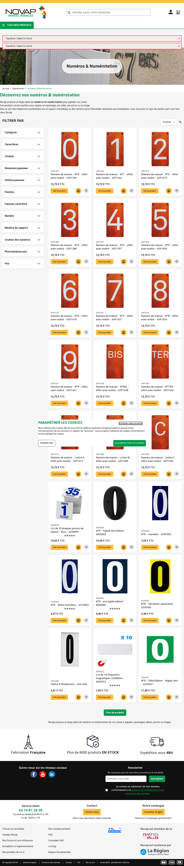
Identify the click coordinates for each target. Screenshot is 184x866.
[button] (23, 121)
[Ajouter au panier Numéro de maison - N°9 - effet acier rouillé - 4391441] (78, 403)
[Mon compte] (171, 12)
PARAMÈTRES (46, 443)
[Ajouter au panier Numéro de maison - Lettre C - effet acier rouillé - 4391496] (169, 474)
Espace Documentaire (59, 852)
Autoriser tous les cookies (129, 443)
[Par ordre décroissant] (180, 122)
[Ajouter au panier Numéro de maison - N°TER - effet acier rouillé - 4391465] (169, 403)
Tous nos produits (19, 25)
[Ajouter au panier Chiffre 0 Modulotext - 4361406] (78, 697)
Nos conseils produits (59, 828)
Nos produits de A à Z (13, 852)
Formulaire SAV (56, 840)
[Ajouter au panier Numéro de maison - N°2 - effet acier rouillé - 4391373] (169, 191)
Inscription (157, 778)
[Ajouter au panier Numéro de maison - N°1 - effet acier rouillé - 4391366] (124, 191)
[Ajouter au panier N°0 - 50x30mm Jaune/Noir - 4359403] (169, 620)
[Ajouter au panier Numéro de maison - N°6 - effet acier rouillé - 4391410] (78, 332)
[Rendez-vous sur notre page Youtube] (42, 774)
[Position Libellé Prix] (169, 122)
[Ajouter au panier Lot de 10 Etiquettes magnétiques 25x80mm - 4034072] (124, 697)
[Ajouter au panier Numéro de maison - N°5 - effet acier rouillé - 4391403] (169, 262)
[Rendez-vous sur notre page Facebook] (33, 774)
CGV (78, 862)
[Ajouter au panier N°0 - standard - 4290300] (169, 547)
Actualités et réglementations (17, 846)
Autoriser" (89, 431)
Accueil (5, 88)
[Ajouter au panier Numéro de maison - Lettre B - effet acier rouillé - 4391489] (124, 474)
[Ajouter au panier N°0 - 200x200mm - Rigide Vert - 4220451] (169, 697)
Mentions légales (30, 862)
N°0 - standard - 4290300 (156, 534)
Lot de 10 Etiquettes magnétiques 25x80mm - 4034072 (110, 678)
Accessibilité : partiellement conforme (114, 862)
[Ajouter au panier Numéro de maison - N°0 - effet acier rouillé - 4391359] (78, 191)
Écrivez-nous (91, 812)
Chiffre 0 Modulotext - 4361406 (69, 684)
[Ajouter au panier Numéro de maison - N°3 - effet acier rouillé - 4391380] (78, 262)
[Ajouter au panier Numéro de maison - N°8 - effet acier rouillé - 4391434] (169, 332)
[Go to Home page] (26, 12)
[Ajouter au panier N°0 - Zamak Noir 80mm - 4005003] (124, 547)
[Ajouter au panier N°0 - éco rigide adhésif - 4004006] (124, 620)
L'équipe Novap (10, 834)
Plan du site (90, 862)
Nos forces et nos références (17, 840)
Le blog (52, 846)
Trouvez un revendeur (13, 828)
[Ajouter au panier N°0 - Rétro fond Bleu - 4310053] (78, 620)
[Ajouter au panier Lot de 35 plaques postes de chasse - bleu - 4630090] (78, 547)
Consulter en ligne (153, 812)
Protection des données (51, 862)
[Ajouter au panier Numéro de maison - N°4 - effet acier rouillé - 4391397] (124, 262)
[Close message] (179, 38)
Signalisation (18, 88)
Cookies (68, 862)
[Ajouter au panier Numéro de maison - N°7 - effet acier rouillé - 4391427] (124, 332)
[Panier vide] (178, 12)
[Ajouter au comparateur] (86, 190)
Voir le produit (59, 191)
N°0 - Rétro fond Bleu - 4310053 (70, 605)
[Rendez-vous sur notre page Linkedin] (51, 774)
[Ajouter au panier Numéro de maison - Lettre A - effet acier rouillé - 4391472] (78, 474)
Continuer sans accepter (130, 423)
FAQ (50, 834)
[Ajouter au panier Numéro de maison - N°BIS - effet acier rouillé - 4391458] (124, 403)
